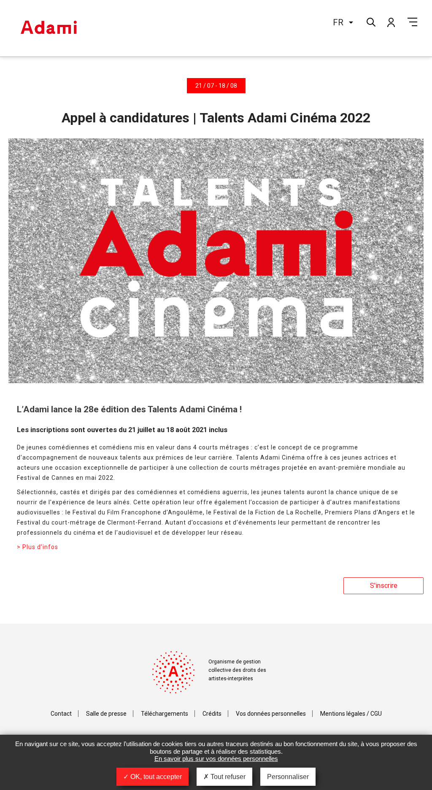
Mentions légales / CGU (351, 713)
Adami (48, 28)
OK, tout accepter (155, 776)
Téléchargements (164, 713)
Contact (61, 713)
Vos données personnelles (271, 713)
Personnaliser (288, 776)
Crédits (211, 713)
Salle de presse (106, 713)
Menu (412, 22)
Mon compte (390, 22)
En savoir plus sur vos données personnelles (216, 758)
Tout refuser (227, 776)
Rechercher (370, 21)
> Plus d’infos (37, 547)
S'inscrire (383, 586)
